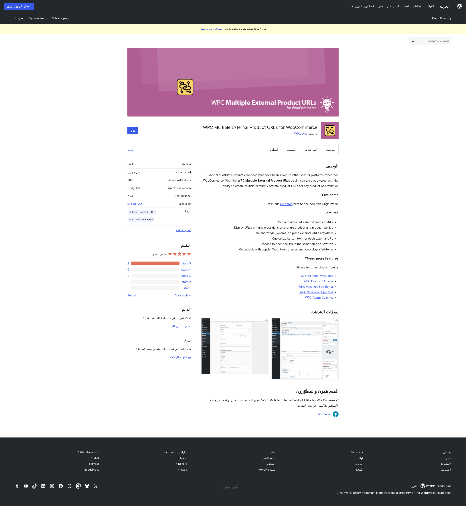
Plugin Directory (441, 18)
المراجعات (311, 149)
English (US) (134, 203)
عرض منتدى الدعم (179, 326)
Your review (183, 295)
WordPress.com (88, 452)
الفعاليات (182, 458)
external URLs (147, 212)
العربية (413, 486)
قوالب (360, 458)
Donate (181, 463)
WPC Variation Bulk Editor (315, 286)
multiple (133, 212)
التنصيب (291, 149)
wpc (131, 219)
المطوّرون (270, 463)
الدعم (130, 149)
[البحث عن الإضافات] (412, 41)
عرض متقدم (183, 230)
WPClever (300, 133)
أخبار (448, 458)
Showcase (357, 452)
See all (131, 295)
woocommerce (144, 219)
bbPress (94, 463)
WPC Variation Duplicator (316, 292)
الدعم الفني (269, 458)
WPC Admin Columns (319, 297)
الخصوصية (446, 469)
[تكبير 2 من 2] (263, 323)
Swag (182, 469)
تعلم (273, 452)
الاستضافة (446, 463)
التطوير (273, 149)
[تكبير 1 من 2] (333, 323)
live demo (286, 204)
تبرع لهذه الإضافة (180, 357)
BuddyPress (91, 469)
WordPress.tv (265, 469)
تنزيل (132, 130)
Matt (94, 458)
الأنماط (359, 469)
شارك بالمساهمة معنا (175, 452)
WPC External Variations (317, 276)
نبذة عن (447, 452)
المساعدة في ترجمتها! (211, 28)
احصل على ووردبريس (18, 6)
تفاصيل (330, 149)
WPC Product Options (318, 281)
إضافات (359, 463)
